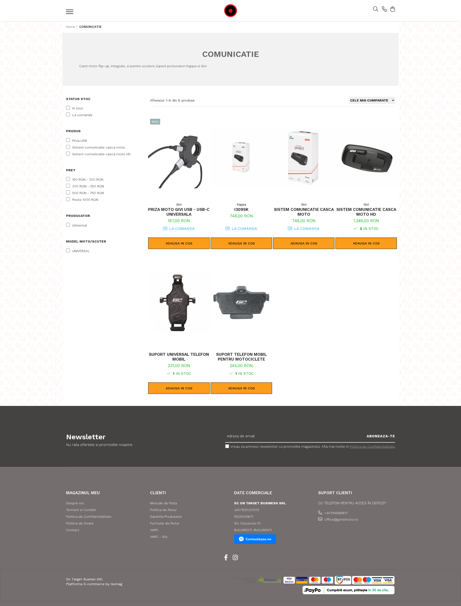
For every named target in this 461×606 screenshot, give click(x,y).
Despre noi (75, 503)
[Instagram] (235, 557)
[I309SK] (241, 157)
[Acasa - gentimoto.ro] (230, 10)
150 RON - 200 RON (87, 179)
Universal (79, 225)
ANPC (154, 530)
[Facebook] (226, 557)
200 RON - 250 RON (88, 186)
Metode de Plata (163, 503)
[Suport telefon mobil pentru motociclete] (241, 302)
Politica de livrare (80, 523)
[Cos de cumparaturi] (392, 9)
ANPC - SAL (159, 537)
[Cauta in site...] (375, 9)
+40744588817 (335, 513)
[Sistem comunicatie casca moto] (303, 157)
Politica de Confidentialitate (372, 446)
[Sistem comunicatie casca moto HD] (366, 157)
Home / (72, 27)
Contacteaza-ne (258, 539)
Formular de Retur (164, 523)
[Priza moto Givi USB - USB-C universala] (179, 157)
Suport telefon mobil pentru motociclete (241, 357)
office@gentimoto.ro (340, 519)
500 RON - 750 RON (88, 193)
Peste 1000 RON (85, 200)
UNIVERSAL (81, 251)
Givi (179, 204)
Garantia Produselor (166, 516)
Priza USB (79, 141)
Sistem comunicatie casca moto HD (101, 154)
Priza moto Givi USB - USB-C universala (179, 212)
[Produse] (70, 13)
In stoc (77, 108)
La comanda (82, 115)
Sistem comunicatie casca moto (98, 147)
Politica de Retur (163, 510)
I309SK (241, 209)
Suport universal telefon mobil (179, 357)
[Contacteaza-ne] (384, 9)
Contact (72, 530)
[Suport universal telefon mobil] (179, 302)
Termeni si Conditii (81, 510)
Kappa (241, 204)
